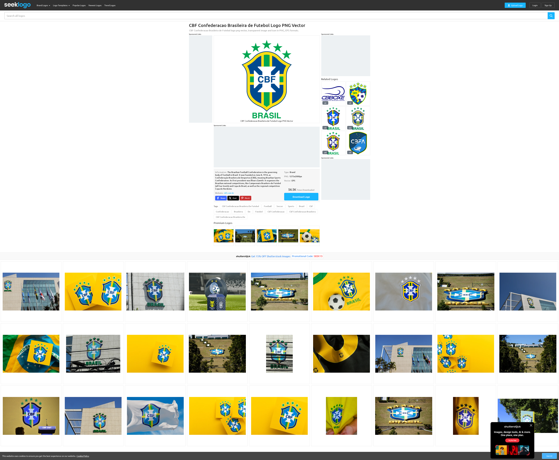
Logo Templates (60, 5)
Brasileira (238, 211)
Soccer (280, 206)
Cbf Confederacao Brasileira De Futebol (240, 206)
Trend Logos (109, 5)
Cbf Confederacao (276, 211)
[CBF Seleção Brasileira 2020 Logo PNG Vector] (333, 118)
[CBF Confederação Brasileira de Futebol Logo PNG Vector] (333, 143)
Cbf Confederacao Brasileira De (230, 217)
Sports (291, 206)
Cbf (311, 206)
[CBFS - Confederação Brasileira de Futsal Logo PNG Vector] (358, 94)
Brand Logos (42, 5)
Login (535, 5)
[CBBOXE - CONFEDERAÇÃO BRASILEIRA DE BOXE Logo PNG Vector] (333, 94)
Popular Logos (79, 5)
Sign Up (548, 5)
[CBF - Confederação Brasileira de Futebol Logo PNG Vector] (358, 118)
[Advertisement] (200, 79)
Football (268, 206)
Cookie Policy (83, 456)
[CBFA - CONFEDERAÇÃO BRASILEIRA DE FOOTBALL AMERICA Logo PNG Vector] (358, 143)
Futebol (259, 211)
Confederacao (222, 211)
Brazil (301, 206)
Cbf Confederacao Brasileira (302, 211)
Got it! (549, 456)
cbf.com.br (229, 193)
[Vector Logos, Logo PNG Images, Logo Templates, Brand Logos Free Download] (17, 5)
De (249, 211)
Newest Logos (95, 5)
